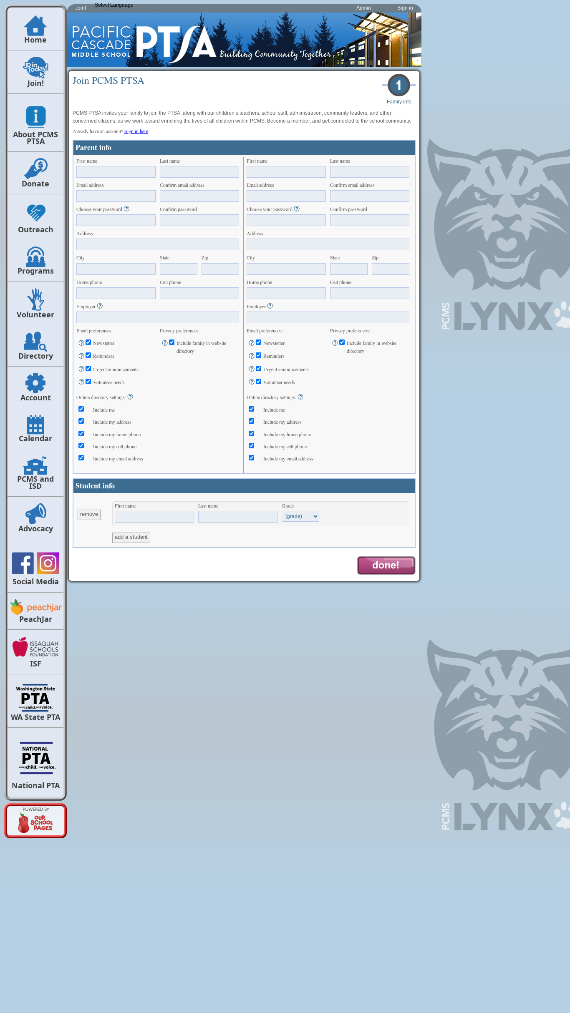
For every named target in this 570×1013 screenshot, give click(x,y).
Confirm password (178, 209)
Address (84, 233)
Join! (80, 8)
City (80, 257)
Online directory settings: (101, 397)
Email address (90, 184)
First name (86, 160)
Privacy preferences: (180, 330)
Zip (205, 257)
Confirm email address (182, 184)
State (164, 257)
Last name (170, 160)
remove (89, 514)
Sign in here (136, 131)
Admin (363, 8)
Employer (86, 306)
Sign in (405, 8)
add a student (131, 537)
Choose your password (99, 209)
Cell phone (170, 282)
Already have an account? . (111, 131)
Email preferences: (94, 330)
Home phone (89, 282)
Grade (288, 505)
